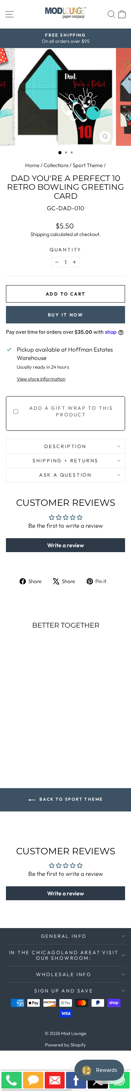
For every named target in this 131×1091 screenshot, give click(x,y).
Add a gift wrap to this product (71, 411)
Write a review (65, 545)
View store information (41, 379)
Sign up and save (63, 991)
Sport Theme (88, 165)
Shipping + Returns (65, 460)
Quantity (65, 249)
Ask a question (65, 475)
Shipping (39, 234)
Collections (56, 165)
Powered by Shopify (65, 1044)
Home (32, 165)
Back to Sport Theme (70, 799)
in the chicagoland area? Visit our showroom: (64, 955)
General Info (64, 936)
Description (65, 446)
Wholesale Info (64, 974)
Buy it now (65, 314)
